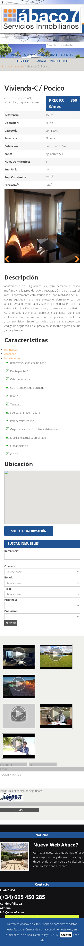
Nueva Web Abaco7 (55, 844)
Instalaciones (12, 358)
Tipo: (7, 588)
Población (11, 611)
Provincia (10, 600)
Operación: (11, 566)
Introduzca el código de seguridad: (21, 791)
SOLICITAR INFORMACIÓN (28, 531)
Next (76, 259)
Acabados (10, 354)
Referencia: (11, 551)
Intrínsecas (11, 349)
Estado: (9, 577)
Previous (8, 259)
